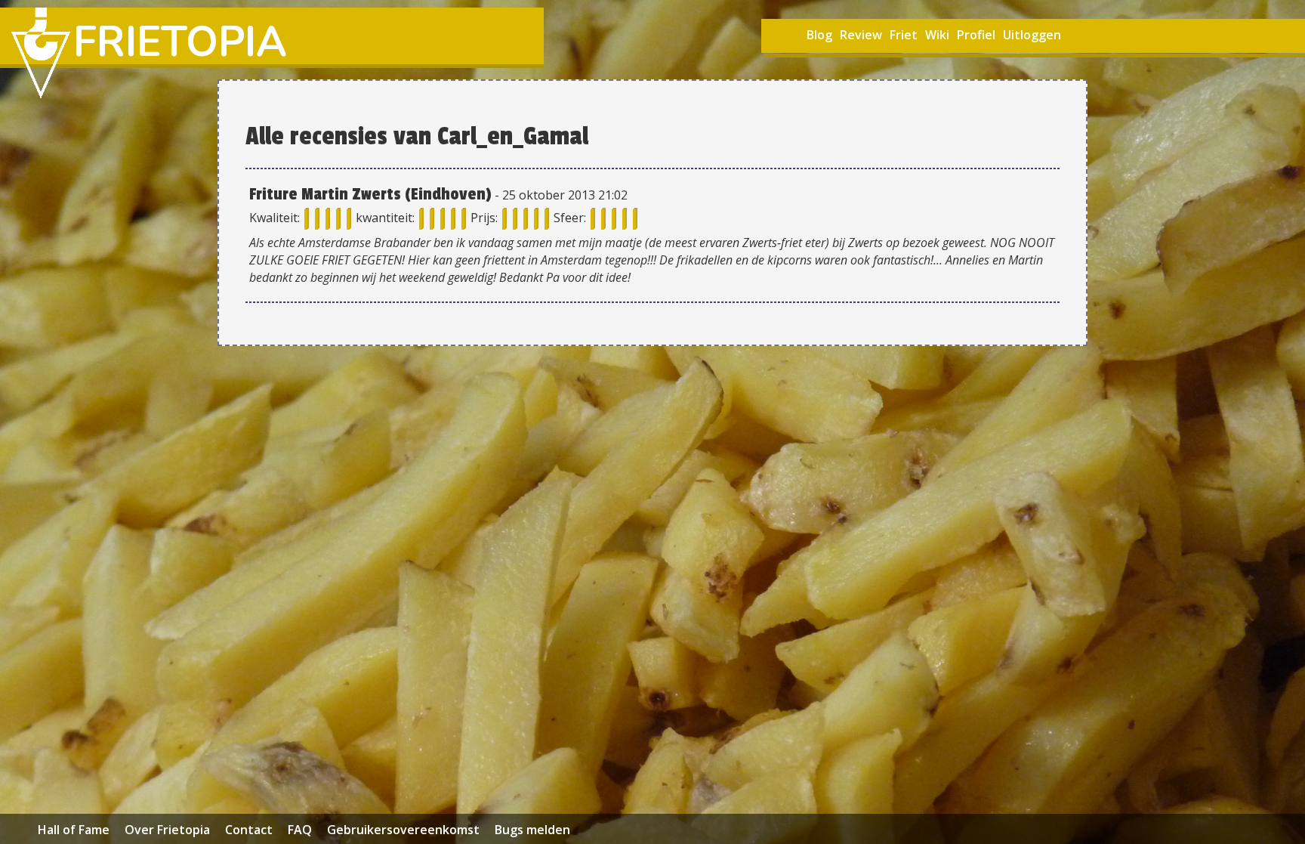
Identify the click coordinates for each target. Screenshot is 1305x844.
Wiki (937, 34)
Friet (904, 34)
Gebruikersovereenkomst (403, 829)
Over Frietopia (167, 829)
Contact (249, 829)
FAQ (300, 829)
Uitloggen (1032, 34)
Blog (819, 34)
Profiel (976, 34)
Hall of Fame (74, 829)
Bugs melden (532, 829)
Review (861, 34)
